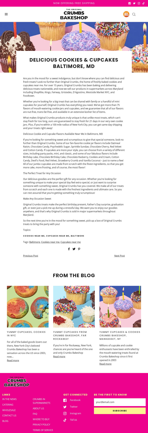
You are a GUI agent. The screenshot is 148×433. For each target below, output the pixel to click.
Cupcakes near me (71, 242)
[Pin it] (78, 249)
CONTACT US (9, 415)
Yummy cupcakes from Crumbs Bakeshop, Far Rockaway (70, 335)
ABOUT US (38, 408)
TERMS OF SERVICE (43, 430)
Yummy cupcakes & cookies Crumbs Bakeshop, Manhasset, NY (119, 335)
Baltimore (34, 242)
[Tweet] (73, 249)
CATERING (7, 404)
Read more (13, 360)
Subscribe (120, 410)
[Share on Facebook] (68, 249)
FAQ (35, 413)
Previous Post (30, 255)
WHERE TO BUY (41, 419)
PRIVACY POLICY (41, 424)
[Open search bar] (134, 14)
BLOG (5, 421)
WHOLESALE (9, 410)
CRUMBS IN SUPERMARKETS (41, 401)
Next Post (119, 255)
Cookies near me (50, 242)
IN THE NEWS (9, 399)
